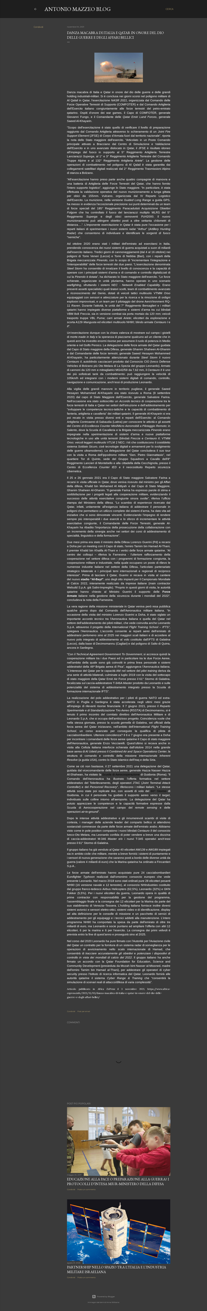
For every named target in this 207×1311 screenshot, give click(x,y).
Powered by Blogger (106, 1296)
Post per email (83, 1011)
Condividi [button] (38, 27)
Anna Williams (112, 1302)
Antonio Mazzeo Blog (78, 9)
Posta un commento (86, 1189)
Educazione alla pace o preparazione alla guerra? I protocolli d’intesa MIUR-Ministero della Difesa (118, 1181)
